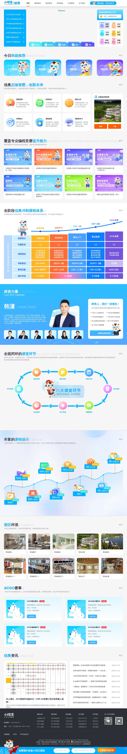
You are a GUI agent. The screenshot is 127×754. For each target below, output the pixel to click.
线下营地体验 (55, 721)
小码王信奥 (68, 724)
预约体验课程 (55, 718)
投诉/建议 (96, 727)
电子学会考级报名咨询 (14, 28)
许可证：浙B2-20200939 (43, 742)
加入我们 (95, 724)
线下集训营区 (55, 724)
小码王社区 (68, 721)
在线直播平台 (82, 724)
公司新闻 (71, 3)
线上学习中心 (82, 721)
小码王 (15, 734)
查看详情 (31, 616)
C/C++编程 (40, 727)
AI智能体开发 (41, 718)
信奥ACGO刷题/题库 (13, 42)
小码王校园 (68, 727)
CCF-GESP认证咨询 (13, 14)
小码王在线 (68, 718)
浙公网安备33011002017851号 (82, 742)
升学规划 (60, 3)
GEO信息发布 (24, 734)
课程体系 (37, 3)
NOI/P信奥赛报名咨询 (13, 32)
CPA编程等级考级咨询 (14, 23)
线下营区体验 (55, 727)
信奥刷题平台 (82, 727)
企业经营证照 (86, 744)
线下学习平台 (82, 718)
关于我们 (82, 3)
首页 (28, 3)
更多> (121, 55)
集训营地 (49, 3)
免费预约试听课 (107, 750)
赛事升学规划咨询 (12, 37)
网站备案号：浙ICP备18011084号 (60, 742)
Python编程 (40, 724)
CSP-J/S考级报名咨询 (14, 19)
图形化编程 (40, 721)
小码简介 (95, 718)
